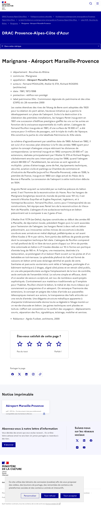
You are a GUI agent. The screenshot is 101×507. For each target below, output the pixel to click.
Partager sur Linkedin (26, 374)
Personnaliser (30, 495)
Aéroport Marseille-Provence (25, 406)
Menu (97, 3)
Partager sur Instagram (33, 374)
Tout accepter (70, 495)
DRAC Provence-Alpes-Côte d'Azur (14, 16)
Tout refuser (50, 495)
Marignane (14, 23)
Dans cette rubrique (12, 46)
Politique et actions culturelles (41, 16)
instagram (77, 447)
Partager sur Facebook (12, 374)
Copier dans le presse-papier (40, 374)
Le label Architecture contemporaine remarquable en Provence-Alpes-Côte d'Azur (48, 20)
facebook (91, 440)
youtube (84, 447)
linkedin (84, 440)
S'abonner (9, 444)
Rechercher (90, 3)
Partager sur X (19, 374)
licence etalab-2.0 (52, 504)
